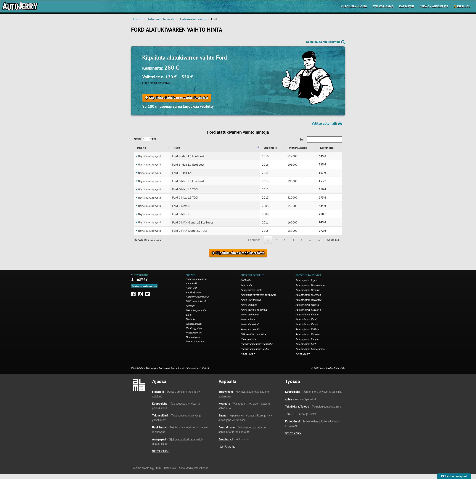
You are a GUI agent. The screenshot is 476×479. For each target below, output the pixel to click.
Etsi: (302, 139)
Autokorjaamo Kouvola (308, 334)
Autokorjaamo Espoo (306, 280)
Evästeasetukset (167, 368)
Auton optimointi (250, 314)
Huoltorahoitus (194, 332)
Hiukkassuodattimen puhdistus (257, 344)
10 (319, 240)
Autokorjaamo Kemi (306, 319)
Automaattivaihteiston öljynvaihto (258, 294)
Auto (177, 148)
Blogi (189, 314)
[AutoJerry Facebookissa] (134, 295)
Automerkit (191, 283)
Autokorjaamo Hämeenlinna (310, 285)
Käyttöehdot (137, 368)
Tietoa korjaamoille (196, 310)
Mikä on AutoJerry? (434, 6)
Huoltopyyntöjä (194, 328)
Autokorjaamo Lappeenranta (310, 349)
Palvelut (190, 305)
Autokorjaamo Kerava (307, 324)
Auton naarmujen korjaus (254, 309)
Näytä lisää (247, 353)
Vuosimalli (270, 148)
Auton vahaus (248, 319)
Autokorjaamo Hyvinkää (308, 294)
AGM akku (246, 280)
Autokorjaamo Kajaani (307, 314)
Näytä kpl (145, 139)
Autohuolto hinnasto (161, 19)
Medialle (190, 319)
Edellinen (254, 240)
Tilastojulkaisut (194, 323)
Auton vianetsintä (250, 324)
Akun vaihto (247, 285)
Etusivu (137, 19)
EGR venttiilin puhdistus (253, 334)
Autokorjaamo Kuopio (307, 339)
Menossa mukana (195, 341)
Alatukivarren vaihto (193, 19)
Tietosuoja (151, 368)
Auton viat (191, 288)
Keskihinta (327, 148)
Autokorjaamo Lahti (306, 344)
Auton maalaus (249, 304)
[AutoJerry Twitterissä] (148, 295)
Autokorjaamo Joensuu (307, 304)
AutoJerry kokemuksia (197, 296)
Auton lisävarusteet (251, 299)
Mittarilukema (298, 148)
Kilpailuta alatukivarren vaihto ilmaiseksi (178, 97)
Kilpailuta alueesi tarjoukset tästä (239, 253)
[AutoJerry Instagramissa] (141, 295)
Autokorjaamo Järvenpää (308, 299)
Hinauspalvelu (248, 339)
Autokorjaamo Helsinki (308, 290)
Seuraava (333, 240)
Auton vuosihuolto (250, 329)
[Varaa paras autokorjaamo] (139, 279)
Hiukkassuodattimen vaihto (255, 349)
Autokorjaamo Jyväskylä (308, 309)
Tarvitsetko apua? (455, 476)
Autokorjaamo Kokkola (307, 329)
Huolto (141, 148)
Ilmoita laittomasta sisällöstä (193, 368)
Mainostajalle (193, 337)
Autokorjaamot (193, 292)
